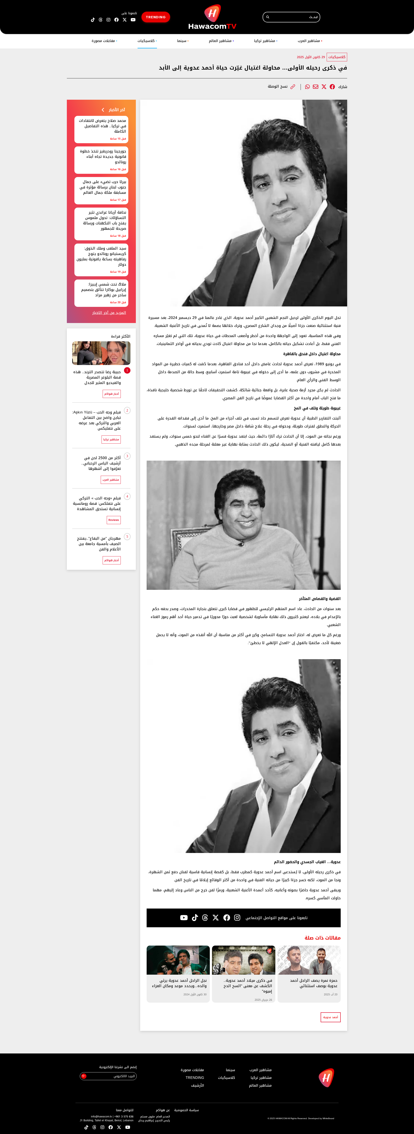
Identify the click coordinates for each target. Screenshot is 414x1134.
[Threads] (100, 20)
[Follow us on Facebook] (116, 20)
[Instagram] (237, 918)
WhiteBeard (328, 1118)
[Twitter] (324, 87)
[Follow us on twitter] (124, 20)
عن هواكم (163, 1110)
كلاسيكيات (147, 40)
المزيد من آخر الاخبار (109, 312)
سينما (183, 40)
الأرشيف (197, 1085)
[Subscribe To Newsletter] (83, 1076)
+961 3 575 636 (123, 1116)
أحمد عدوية (330, 1017)
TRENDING (156, 17)
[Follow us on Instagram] (108, 20)
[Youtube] (184, 918)
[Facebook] (332, 87)
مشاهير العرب (310, 40)
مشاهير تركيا (266, 40)
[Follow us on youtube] (133, 20)
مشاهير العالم (221, 40)
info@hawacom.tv (101, 1116)
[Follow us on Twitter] (119, 1127)
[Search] (267, 17)
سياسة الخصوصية (186, 1110)
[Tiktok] (195, 918)
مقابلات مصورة (104, 40)
